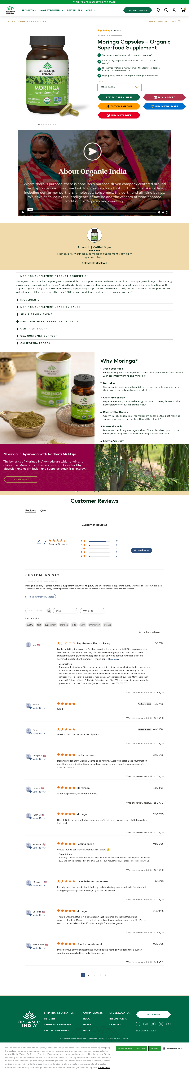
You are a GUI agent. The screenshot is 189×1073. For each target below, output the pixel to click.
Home (12, 21)
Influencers (118, 1018)
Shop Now (153, 1014)
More (89, 10)
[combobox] (65, 610)
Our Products (93, 1012)
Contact (115, 1024)
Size (100, 81)
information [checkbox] (94, 624)
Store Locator (119, 1012)
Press (87, 1024)
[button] (172, 1048)
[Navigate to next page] (111, 975)
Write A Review (141, 550)
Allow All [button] (154, 1048)
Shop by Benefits (50, 10)
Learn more (104, 1067)
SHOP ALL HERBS (138, 10)
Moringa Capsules (33, 21)
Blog (86, 1018)
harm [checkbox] (82, 624)
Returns (50, 1018)
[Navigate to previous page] (78, 975)
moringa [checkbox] (64, 624)
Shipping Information (59, 1012)
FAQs (86, 1030)
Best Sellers (74, 10)
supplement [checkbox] (50, 624)
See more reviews (94, 263)
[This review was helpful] (155, 692)
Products (28, 10)
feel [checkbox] (39, 624)
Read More (21, 479)
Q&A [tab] (43, 510)
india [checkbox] (74, 624)
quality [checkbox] (30, 624)
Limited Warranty (56, 1030)
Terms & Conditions (57, 1024)
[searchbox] (36, 610)
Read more (113, 659)
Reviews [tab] (30, 510)
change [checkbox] (107, 624)
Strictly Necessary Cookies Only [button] (131, 1048)
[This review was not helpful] (160, 692)
